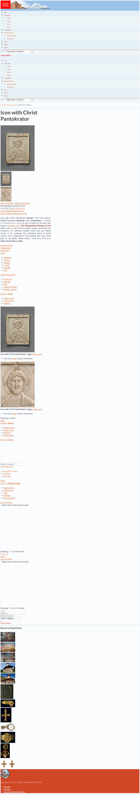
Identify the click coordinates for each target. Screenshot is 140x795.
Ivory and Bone (7, 203)
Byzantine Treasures (12, 35)
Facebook (8, 257)
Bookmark (5, 250)
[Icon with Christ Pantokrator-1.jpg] (18, 351)
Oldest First (8, 301)
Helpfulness (9, 435)
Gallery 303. (15, 225)
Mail (5, 270)
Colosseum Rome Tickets (14, 792)
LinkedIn (7, 268)
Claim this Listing (8, 274)
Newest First (9, 298)
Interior (9, 21)
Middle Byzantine (22, 203)
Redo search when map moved (15, 505)
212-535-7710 (19, 208)
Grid (6, 502)
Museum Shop (7, 245)
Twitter (7, 260)
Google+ (7, 262)
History (8, 18)
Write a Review (7, 439)
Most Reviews (9, 498)
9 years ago (37, 354)
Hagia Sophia (7, 15)
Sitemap (7, 789)
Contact (7, 786)
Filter (3, 420)
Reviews (7, 281)
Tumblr (7, 265)
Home (3, 105)
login (14, 358)
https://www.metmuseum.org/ (14, 213)
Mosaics (9, 27)
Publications (6, 248)
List (2, 502)
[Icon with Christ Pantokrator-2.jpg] (18, 406)
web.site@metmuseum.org (12, 211)
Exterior (9, 24)
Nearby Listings (10, 289)
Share (3, 253)
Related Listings (10, 287)
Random (7, 303)
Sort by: (7, 294)
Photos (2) (8, 279)
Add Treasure (10, 38)
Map (5, 284)
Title (5, 493)
